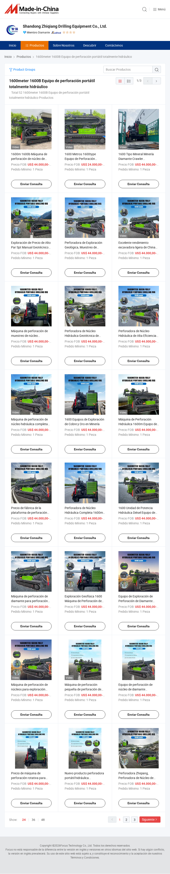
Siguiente (148, 819)
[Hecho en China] (32, 9)
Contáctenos (114, 45)
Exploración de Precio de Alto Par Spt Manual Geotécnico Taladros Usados (31, 247)
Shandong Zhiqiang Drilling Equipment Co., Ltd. (65, 26)
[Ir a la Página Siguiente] (156, 81)
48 (43, 820)
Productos (37, 45)
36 (33, 820)
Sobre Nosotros (63, 45)
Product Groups (24, 69)
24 (24, 820)
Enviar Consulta (31, 184)
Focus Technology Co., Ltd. (76, 845)
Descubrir (89, 45)
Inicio (12, 45)
